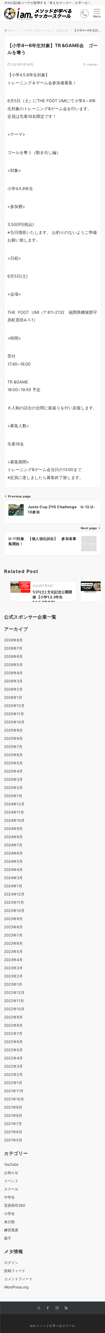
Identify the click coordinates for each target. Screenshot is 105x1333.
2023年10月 (14, 910)
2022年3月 (13, 1066)
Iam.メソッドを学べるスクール (52, 1326)
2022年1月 (13, 1082)
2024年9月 (13, 828)
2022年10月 (14, 1009)
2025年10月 (14, 722)
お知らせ (11, 1172)
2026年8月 (13, 640)
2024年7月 (13, 845)
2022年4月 (13, 1058)
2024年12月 (14, 804)
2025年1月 (13, 796)
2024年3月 (13, 878)
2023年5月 (13, 951)
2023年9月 (13, 919)
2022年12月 (14, 992)
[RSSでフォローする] (66, 1308)
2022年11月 (14, 1000)
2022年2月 (13, 1074)
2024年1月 (13, 886)
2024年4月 (13, 869)
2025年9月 (13, 730)
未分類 (9, 1222)
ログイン (11, 1262)
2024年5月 (13, 861)
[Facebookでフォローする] (47, 1308)
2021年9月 (13, 1107)
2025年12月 (14, 705)
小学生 (9, 1213)
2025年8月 (13, 738)
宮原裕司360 (14, 1205)
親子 (7, 1238)
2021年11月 (13, 1091)
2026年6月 (13, 656)
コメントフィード (18, 1279)
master (92, 64)
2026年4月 (13, 673)
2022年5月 (13, 1050)
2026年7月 (13, 648)
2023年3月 (13, 968)
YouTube (11, 1164)
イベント (11, 1181)
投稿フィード (14, 1270)
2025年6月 (13, 755)
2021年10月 (14, 1099)
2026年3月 (13, 681)
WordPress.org (16, 1287)
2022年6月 (13, 1041)
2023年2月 (13, 976)
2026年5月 (13, 664)
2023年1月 (13, 984)
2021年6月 (13, 1132)
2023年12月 (14, 894)
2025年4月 (13, 771)
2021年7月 (13, 1123)
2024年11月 (14, 812)
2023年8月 (13, 927)
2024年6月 (13, 853)
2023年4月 (13, 959)
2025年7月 (13, 746)
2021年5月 (13, 1140)
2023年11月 (14, 902)
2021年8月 (13, 1115)
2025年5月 (13, 763)
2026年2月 (13, 689)
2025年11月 (14, 714)
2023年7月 (13, 935)
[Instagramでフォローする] (57, 1308)
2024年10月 (14, 820)
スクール (11, 1189)
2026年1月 (13, 697)
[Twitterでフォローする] (38, 1308)
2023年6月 (13, 943)
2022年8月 (13, 1025)
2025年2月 (13, 787)
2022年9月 (13, 1017)
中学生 (9, 1197)
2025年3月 (13, 779)
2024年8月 (13, 837)
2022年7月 (13, 1033)
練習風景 (11, 1230)
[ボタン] (84, 13)
